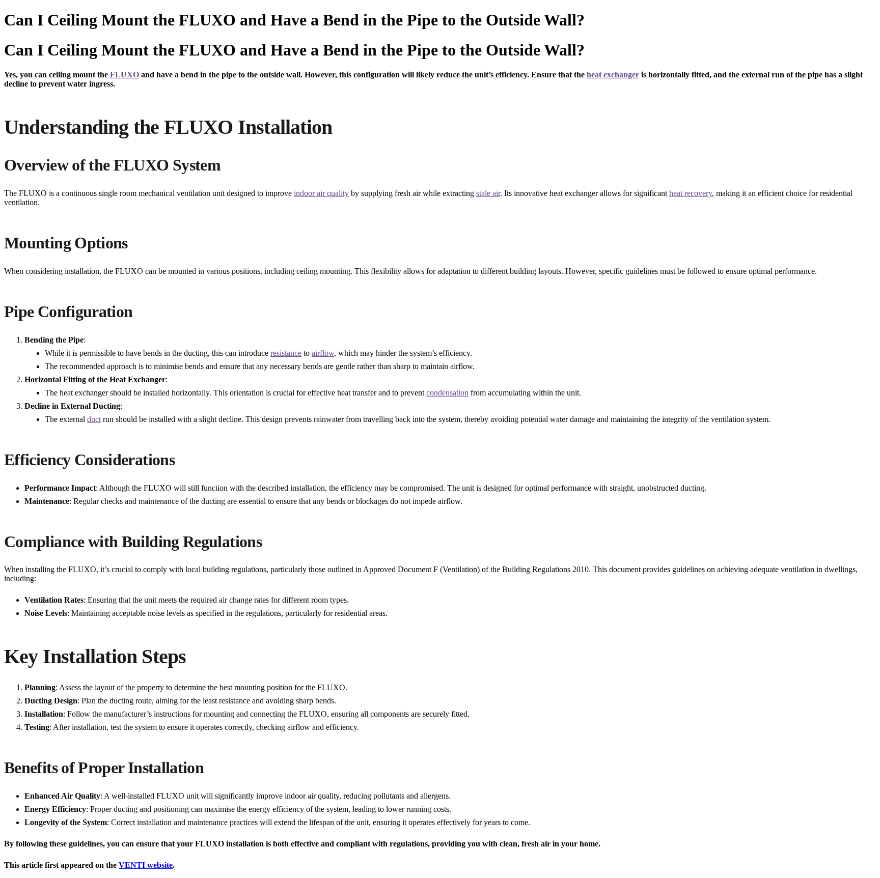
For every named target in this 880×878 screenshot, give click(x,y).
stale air (488, 193)
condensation (447, 392)
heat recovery (690, 193)
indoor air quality (321, 193)
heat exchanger (613, 74)
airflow (323, 353)
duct (94, 419)
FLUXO (124, 74)
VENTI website (146, 865)
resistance (285, 353)
